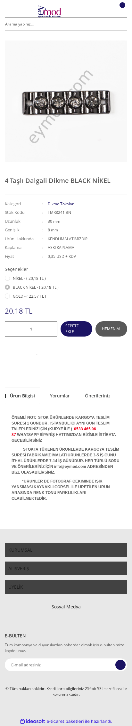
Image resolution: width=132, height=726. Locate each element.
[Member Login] (105, 11)
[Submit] (120, 665)
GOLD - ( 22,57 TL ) (29, 296)
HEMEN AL (111, 328)
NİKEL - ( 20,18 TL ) (29, 278)
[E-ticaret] (65, 721)
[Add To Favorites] (37, 352)
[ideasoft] (32, 721)
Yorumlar (60, 396)
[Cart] (121, 11)
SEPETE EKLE (72, 328)
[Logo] (49, 11)
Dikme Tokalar (61, 204)
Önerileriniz (98, 396)
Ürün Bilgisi (22, 396)
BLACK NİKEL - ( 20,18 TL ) (36, 287)
